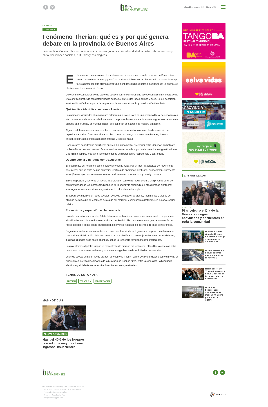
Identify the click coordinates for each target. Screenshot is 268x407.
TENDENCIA (85, 281)
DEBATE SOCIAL (102, 281)
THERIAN (71, 281)
